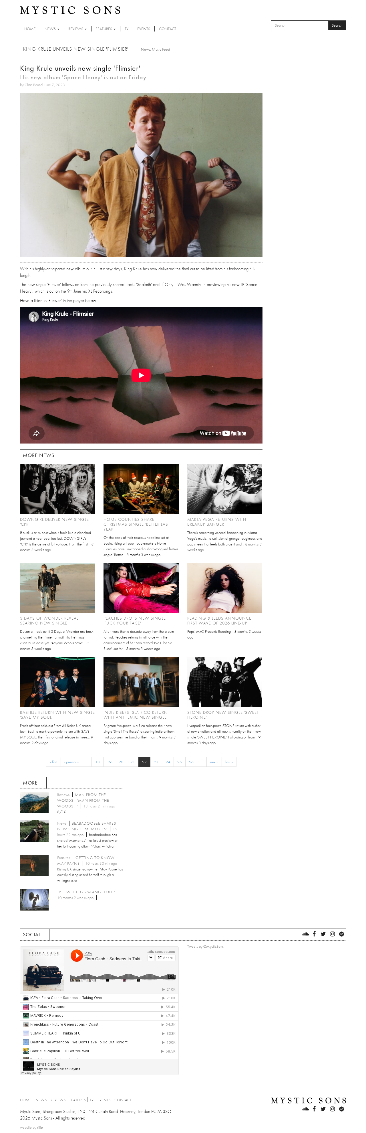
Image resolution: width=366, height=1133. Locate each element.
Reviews (76, 28)
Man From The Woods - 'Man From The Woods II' (83, 800)
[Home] (70, 9)
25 (179, 761)
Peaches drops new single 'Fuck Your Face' (135, 620)
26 (191, 761)
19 (109, 761)
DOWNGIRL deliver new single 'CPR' (54, 522)
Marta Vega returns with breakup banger (216, 522)
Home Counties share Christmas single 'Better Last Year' (137, 524)
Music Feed (161, 49)
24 (168, 761)
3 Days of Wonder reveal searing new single (49, 620)
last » (229, 761)
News (51, 28)
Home (30, 28)
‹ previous (71, 761)
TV (126, 28)
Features (104, 28)
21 (132, 761)
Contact (167, 28)
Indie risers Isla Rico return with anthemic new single (136, 715)
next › (214, 761)
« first (53, 761)
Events (143, 28)
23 (156, 761)
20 (121, 761)
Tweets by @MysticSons (205, 946)
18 (97, 761)
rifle (40, 1127)
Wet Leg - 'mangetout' (90, 891)
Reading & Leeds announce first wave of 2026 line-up (219, 620)
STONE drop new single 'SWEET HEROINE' (223, 715)
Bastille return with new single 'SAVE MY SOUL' (57, 715)
